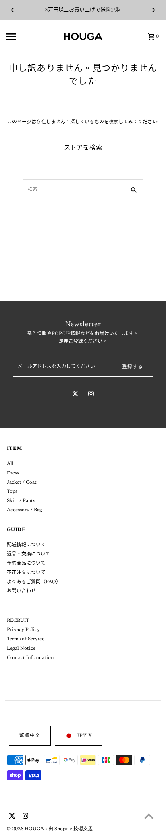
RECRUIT (18, 620)
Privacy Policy (23, 629)
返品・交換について (28, 554)
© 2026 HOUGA (26, 829)
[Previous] (13, 10)
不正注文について (26, 572)
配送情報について (26, 545)
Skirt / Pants (21, 500)
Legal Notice (21, 648)
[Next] (153, 10)
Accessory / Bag (24, 510)
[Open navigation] (32, 37)
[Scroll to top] (149, 816)
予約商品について (26, 563)
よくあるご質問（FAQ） (34, 582)
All (10, 463)
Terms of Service (25, 639)
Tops (12, 491)
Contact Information (30, 657)
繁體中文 (29, 735)
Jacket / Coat (22, 482)
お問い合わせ (21, 591)
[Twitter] (75, 395)
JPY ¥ (84, 735)
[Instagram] (91, 395)
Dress (13, 473)
